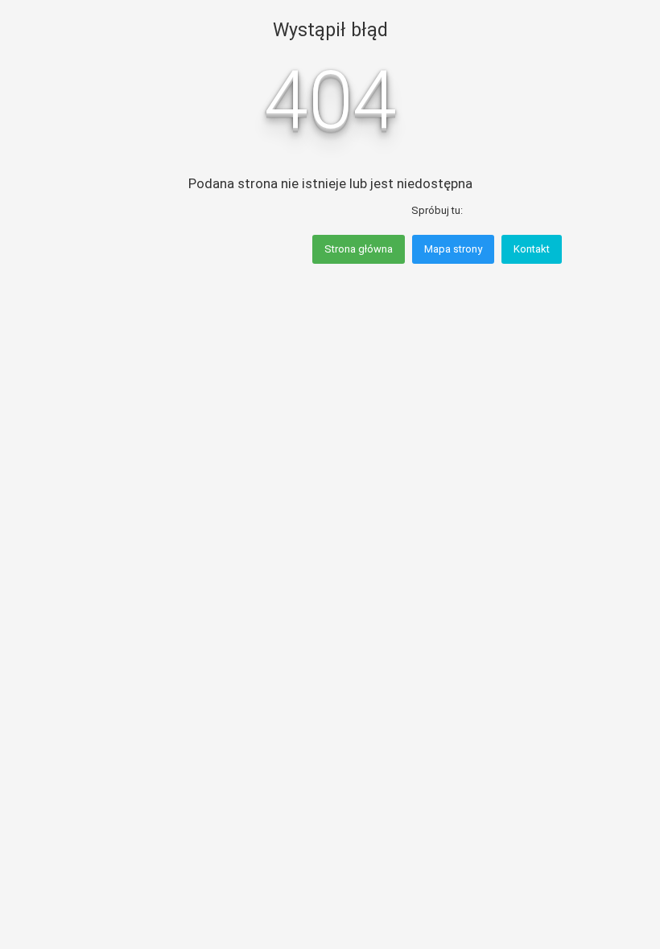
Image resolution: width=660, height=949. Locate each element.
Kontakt (532, 249)
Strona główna (358, 249)
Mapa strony (453, 249)
